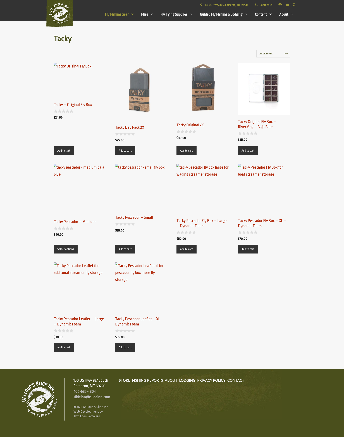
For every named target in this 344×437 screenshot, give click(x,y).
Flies (144, 14)
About (283, 14)
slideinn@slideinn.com (91, 397)
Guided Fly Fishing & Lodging (221, 14)
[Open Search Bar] (294, 4)
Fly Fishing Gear (117, 14)
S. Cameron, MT (226, 5)
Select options (65, 249)
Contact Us (265, 5)
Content (261, 14)
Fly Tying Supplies (174, 14)
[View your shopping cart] (287, 4)
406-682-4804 (84, 391)
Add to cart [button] (63, 150)
